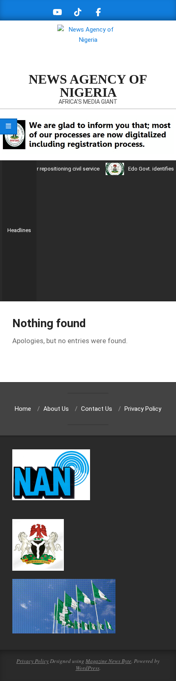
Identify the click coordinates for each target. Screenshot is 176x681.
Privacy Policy (32, 661)
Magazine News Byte (108, 661)
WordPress (87, 668)
